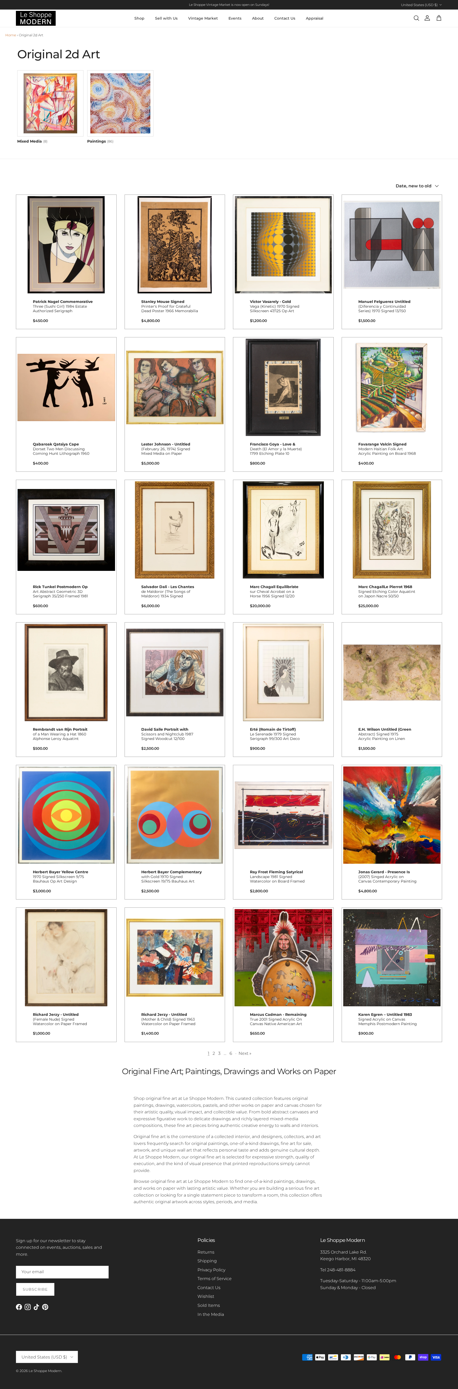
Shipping (207, 1260)
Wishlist (205, 1296)
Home (10, 35)
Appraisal (314, 18)
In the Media (210, 1314)
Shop (139, 18)
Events (234, 18)
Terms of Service (214, 1278)
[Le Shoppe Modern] (36, 18)
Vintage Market (203, 18)
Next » (245, 1053)
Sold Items (208, 1305)
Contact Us (284, 18)
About (258, 18)
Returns (205, 1252)
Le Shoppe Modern (45, 1371)
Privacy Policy (211, 1269)
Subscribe (35, 1289)
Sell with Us (166, 18)
